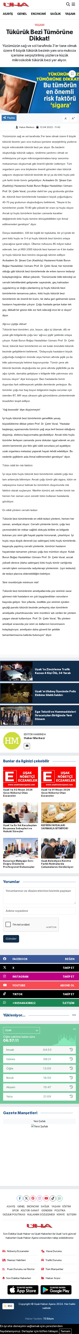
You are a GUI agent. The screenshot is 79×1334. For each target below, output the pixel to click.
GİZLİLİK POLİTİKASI (14, 1214)
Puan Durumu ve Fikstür (21, 1269)
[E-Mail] (27, 746)
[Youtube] (46, 1198)
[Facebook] (20, 1198)
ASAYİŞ (8, 14)
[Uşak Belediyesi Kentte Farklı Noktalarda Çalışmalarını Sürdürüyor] (58, 848)
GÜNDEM (46, 1210)
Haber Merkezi (26, 127)
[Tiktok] (53, 1198)
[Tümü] (74, 1015)
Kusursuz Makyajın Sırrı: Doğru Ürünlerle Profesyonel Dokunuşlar (19, 864)
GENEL (22, 14)
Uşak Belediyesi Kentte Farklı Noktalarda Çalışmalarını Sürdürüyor (57, 864)
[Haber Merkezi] (12, 740)
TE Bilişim (48, 1318)
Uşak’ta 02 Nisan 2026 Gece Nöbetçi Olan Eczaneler (18, 793)
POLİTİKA (60, 1210)
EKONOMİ (38, 14)
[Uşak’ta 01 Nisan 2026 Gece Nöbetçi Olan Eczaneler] (58, 777)
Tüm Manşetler (54, 1269)
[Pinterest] (33, 1198)
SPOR (15, 1210)
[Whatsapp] (59, 1198)
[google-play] (56, 1290)
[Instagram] (40, 1198)
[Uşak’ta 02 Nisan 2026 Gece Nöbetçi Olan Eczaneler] (20, 777)
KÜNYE (61, 1214)
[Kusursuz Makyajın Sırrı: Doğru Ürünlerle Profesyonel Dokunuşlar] (20, 848)
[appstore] (23, 1290)
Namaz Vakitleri (16, 1260)
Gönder (11, 938)
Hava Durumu (54, 1251)
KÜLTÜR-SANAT (30, 1210)
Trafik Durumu (53, 1260)
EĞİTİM (66, 1206)
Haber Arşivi (53, 1278)
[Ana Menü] (73, 4)
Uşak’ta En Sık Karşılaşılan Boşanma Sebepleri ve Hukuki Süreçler (20, 828)
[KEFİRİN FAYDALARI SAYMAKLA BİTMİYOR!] (58, 812)
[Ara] (68, 4)
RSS (9, 1306)
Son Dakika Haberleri (18, 1278)
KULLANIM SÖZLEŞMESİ (41, 1214)
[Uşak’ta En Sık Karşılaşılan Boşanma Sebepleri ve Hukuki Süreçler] (20, 812)
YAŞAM (70, 14)
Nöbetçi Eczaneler (18, 1251)
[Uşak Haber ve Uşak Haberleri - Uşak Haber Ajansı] (16, 5)
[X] (26, 1198)
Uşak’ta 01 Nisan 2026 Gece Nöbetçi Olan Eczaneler (55, 793)
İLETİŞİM (71, 1214)
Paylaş (11, 117)
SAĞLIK (55, 14)
